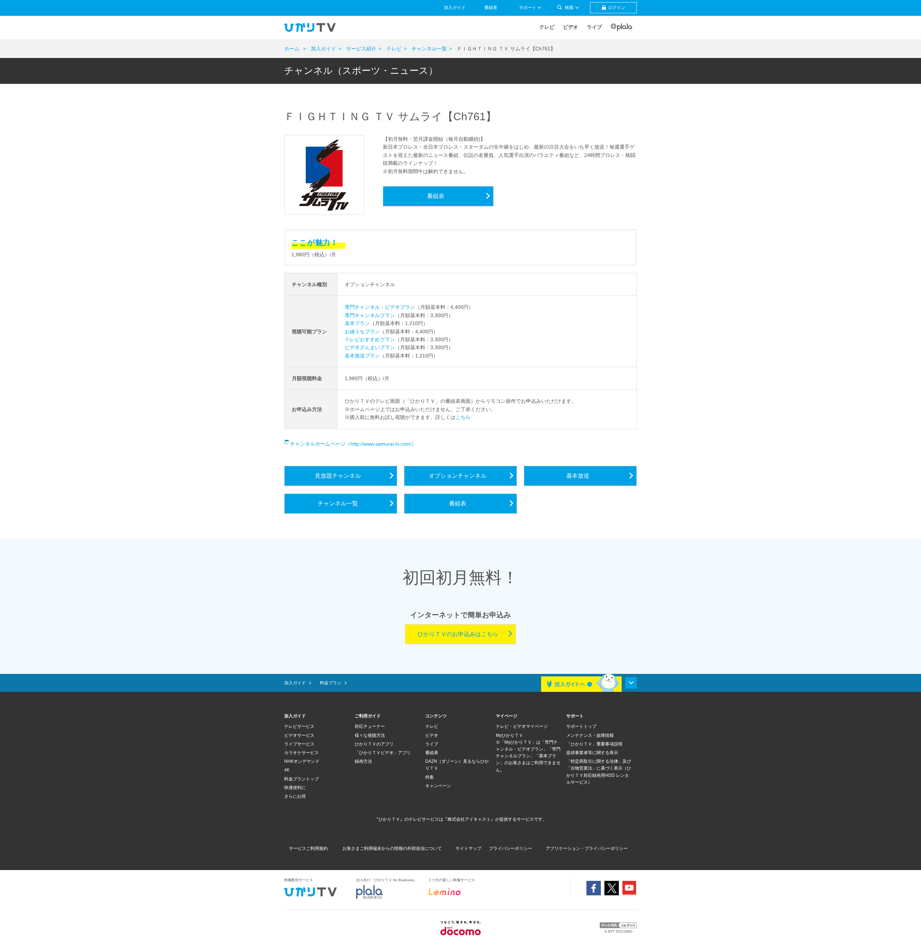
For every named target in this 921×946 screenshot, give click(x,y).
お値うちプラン (362, 331)
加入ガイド (323, 48)
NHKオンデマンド (301, 761)
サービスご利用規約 (308, 848)
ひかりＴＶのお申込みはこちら (458, 634)
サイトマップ (468, 848)
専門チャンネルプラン (370, 315)
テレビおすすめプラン (370, 339)
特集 (429, 777)
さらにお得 (295, 796)
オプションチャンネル (457, 476)
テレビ (546, 27)
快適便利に (295, 787)
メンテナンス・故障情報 (590, 735)
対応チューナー (370, 726)
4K (287, 769)
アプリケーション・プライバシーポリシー (587, 848)
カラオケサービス (301, 752)
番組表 (435, 196)
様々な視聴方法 (370, 735)
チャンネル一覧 (429, 48)
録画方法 (363, 761)
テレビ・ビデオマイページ (522, 726)
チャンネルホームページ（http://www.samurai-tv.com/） (353, 444)
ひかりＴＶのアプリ (374, 744)
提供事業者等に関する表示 (592, 752)
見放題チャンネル (338, 476)
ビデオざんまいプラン (370, 347)
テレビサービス (299, 726)
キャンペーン (438, 785)
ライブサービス (299, 744)
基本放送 (577, 476)
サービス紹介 (361, 48)
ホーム (291, 48)
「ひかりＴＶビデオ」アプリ (383, 752)
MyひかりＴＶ (509, 735)
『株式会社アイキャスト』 (469, 819)
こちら (463, 417)
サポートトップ (581, 726)
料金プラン (330, 682)
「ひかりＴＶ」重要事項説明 (594, 744)
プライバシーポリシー (510, 848)
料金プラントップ (301, 778)
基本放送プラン (362, 356)
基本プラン (357, 323)
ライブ (594, 27)
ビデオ (570, 27)
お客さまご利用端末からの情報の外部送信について (392, 848)
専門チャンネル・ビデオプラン (380, 307)
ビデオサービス (299, 735)
